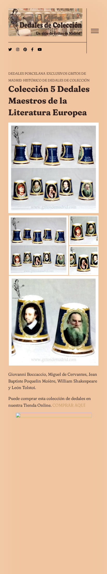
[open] (95, 31)
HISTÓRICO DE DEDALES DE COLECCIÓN (56, 80)
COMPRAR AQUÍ (68, 405)
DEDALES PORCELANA (26, 73)
